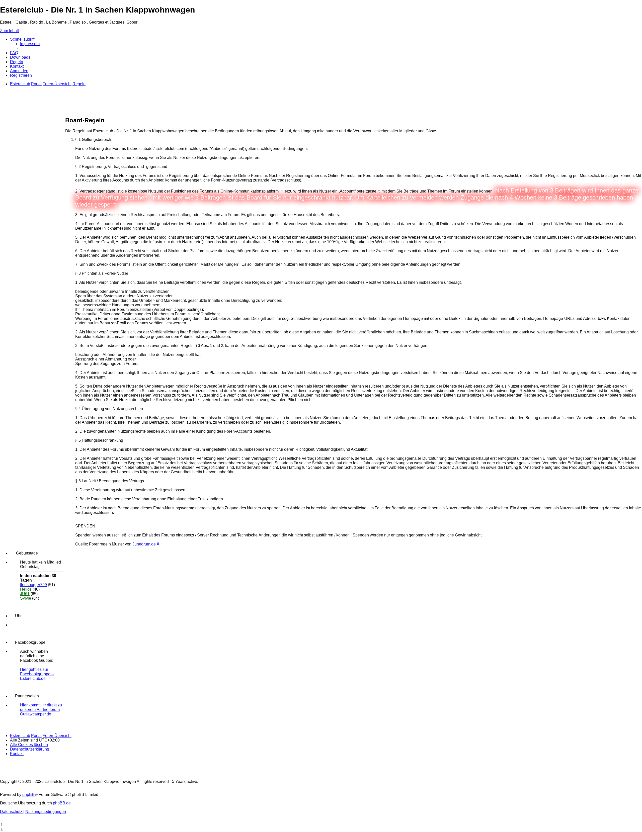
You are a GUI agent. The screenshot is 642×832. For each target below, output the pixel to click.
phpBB (28, 794)
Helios (26, 589)
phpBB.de (62, 803)
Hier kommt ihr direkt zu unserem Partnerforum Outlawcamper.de (41, 709)
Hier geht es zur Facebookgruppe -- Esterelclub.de (37, 674)
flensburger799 (33, 585)
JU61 (25, 594)
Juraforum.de (144, 544)
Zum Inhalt (9, 31)
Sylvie (25, 598)
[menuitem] (30, 44)
